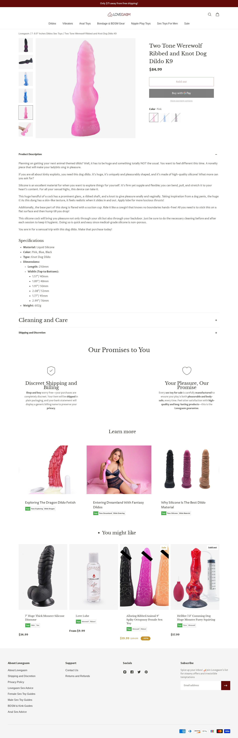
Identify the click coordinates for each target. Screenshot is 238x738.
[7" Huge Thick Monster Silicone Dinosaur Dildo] (43, 577)
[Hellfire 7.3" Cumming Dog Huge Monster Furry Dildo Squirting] (195, 577)
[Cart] (217, 14)
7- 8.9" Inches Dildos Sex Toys (47, 33)
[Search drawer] (210, 14)
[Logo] (119, 14)
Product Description (30, 154)
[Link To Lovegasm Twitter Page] (139, 672)
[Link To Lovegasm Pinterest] (146, 672)
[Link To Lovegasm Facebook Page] (132, 672)
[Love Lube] (93, 577)
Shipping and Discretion (32, 332)
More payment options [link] (181, 101)
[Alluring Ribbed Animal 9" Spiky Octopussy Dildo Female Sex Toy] (144, 577)
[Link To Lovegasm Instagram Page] (124, 672)
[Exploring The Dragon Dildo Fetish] (51, 480)
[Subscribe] (225, 685)
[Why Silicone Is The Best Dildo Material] (187, 482)
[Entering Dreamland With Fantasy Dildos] (119, 482)
